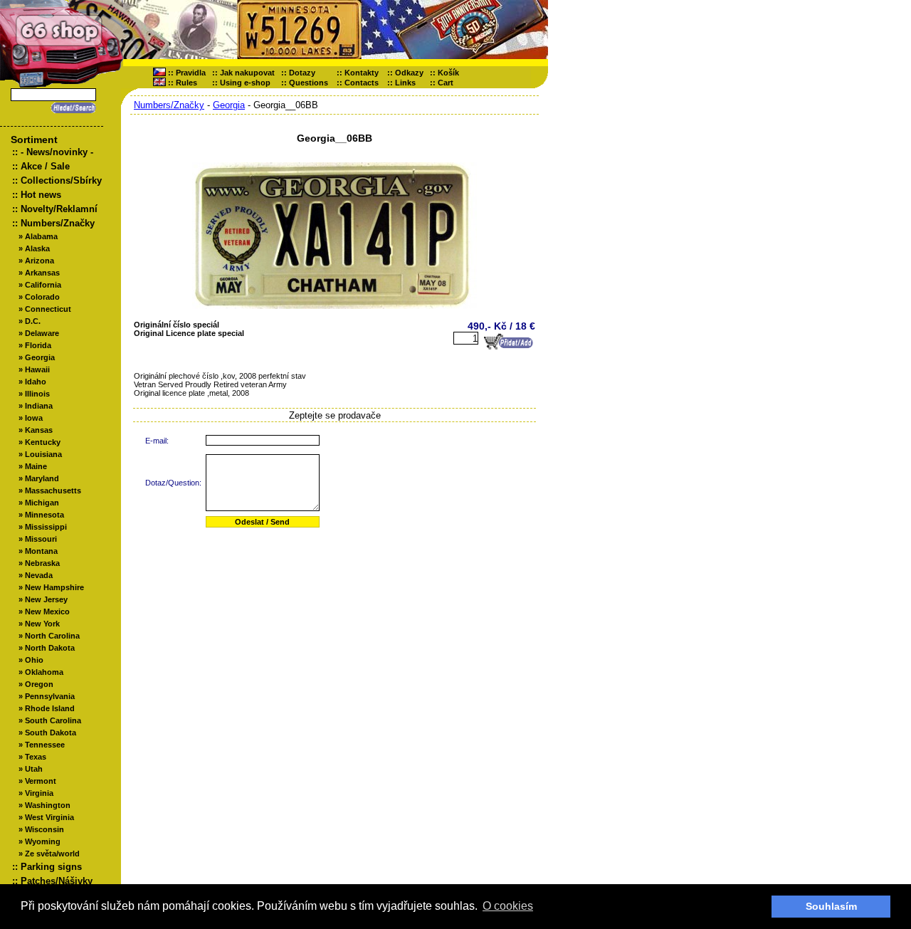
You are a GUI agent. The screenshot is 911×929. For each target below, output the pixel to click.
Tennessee (45, 744)
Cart (449, 82)
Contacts (361, 82)
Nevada (39, 575)
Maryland (42, 478)
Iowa (34, 418)
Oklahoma (44, 672)
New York (42, 623)
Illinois (37, 393)
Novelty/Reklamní (59, 209)
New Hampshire (54, 587)
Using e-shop (245, 82)
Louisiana (43, 454)
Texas (35, 756)
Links (405, 82)
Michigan (42, 502)
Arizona (39, 260)
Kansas (39, 430)
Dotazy (302, 72)
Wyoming (42, 841)
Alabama (41, 236)
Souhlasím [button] (831, 906)
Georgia (40, 357)
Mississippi (46, 527)
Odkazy (409, 72)
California (43, 284)
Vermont (40, 781)
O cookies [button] (508, 906)
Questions (308, 82)
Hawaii (37, 369)
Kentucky (42, 442)
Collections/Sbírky (61, 180)
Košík (451, 72)
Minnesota (44, 514)
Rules (186, 82)
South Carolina (53, 720)
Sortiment (34, 139)
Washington (47, 805)
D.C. (33, 321)
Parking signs (51, 866)
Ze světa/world (52, 853)
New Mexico (47, 611)
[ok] (71, 108)
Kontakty (361, 72)
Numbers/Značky (58, 223)
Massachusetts (53, 490)
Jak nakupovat (247, 72)
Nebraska (42, 563)
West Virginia (49, 817)
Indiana (39, 405)
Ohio (34, 660)
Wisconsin (44, 829)
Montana (41, 551)
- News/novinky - (57, 152)
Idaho (35, 381)
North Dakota (50, 648)
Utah (34, 769)
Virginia (39, 793)
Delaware (42, 333)
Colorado (42, 297)
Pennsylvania (50, 696)
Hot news (41, 194)
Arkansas (42, 272)
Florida (38, 345)
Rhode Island (50, 708)
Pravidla (191, 72)
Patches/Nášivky (57, 881)
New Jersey (46, 599)
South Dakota (50, 732)
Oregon (39, 684)
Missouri (41, 539)
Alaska (37, 248)
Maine (36, 466)
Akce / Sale (45, 166)
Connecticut (48, 309)
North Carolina (52, 635)
